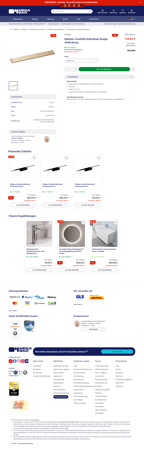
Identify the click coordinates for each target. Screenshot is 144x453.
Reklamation (58, 383)
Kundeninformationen (83, 369)
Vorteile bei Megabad (124, 379)
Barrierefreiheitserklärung (84, 386)
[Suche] (90, 11)
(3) (87, 351)
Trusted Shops (101, 396)
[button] (103, 11)
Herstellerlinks (101, 379)
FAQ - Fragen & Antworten (101, 374)
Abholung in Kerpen (61, 369)
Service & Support (18, 131)
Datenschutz (79, 389)
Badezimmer (18, 19)
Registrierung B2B (102, 389)
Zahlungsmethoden (61, 393)
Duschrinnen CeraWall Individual (77, 29)
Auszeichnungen (102, 366)
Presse (118, 369)
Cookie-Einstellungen (41, 376)
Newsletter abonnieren (61, 351)
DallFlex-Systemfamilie (56, 29)
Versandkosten (59, 389)
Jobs (117, 366)
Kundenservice (101, 383)
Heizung (50, 19)
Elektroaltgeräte (101, 369)
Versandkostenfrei (26, 24)
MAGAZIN (119, 383)
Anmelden (37, 366)
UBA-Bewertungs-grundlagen (81, 398)
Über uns (119, 376)
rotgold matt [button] (70, 61)
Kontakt (98, 386)
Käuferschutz (58, 373)
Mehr (66, 428)
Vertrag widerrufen (61, 397)
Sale (78, 19)
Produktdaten (16, 97)
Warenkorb (37, 373)
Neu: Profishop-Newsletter (101, 411)
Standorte (119, 373)
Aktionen (119, 386)
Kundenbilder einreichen (100, 401)
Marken (35, 19)
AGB (75, 366)
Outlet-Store (94, 19)
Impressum (78, 393)
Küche (65, 19)
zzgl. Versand (34, 420)
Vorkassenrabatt (53, 24)
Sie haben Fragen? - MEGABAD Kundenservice (119, 24)
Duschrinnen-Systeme (37, 29)
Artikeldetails (72, 77)
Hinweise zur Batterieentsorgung (81, 381)
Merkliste (37, 369)
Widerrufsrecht (80, 403)
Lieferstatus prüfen (61, 366)
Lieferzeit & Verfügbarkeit (58, 377)
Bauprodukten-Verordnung (80, 374)
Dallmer (24, 29)
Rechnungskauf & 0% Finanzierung (73, 24)
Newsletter (99, 406)
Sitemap (98, 393)
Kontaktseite (93, 329)
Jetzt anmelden (117, 351)
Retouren (57, 386)
